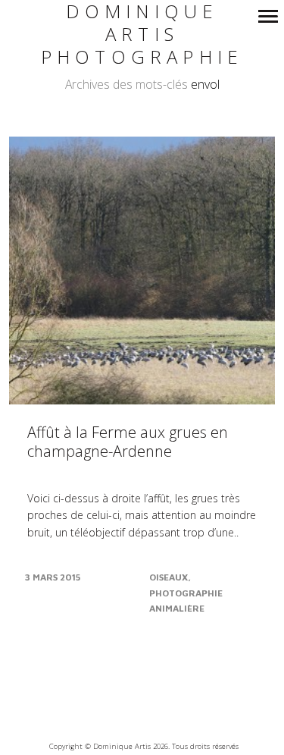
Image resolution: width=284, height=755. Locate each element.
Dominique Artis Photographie (142, 34)
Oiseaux (168, 577)
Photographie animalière (186, 600)
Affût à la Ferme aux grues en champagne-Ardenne (127, 441)
